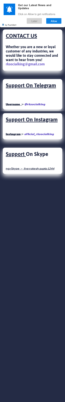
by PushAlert (10, 24)
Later (34, 21)
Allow (54, 21)
